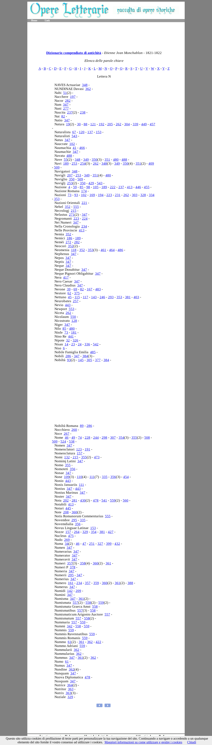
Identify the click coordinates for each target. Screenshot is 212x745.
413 (129, 187)
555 (76, 207)
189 (66, 163)
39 (69, 289)
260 (74, 430)
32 (68, 340)
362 (88, 89)
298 (104, 438)
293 (111, 297)
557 (75, 603)
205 (110, 124)
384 (85, 356)
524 (63, 441)
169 (92, 195)
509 (57, 167)
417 (66, 277)
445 (68, 508)
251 (92, 544)
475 (71, 536)
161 (70, 583)
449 (144, 124)
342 (69, 626)
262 (118, 124)
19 (68, 124)
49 (73, 438)
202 (66, 500)
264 (77, 532)
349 (86, 160)
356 (72, 469)
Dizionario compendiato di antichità (73, 53)
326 (75, 340)
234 (84, 226)
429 (91, 183)
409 (151, 163)
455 (146, 187)
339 (135, 124)
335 (104, 477)
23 (73, 344)
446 (138, 187)
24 (80, 344)
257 (75, 301)
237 (70, 112)
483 (98, 289)
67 (74, 132)
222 (113, 187)
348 (85, 85)
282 (68, 101)
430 (83, 500)
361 (108, 563)
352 (67, 207)
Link (47, 20)
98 (88, 187)
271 (72, 215)
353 (57, 199)
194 (101, 195)
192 (101, 124)
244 (96, 438)
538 (72, 441)
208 (66, 512)
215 (73, 211)
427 (110, 532)
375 (77, 293)
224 (85, 218)
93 (76, 195)
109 (67, 477)
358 (83, 563)
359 (96, 583)
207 (70, 175)
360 (74, 512)
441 (71, 336)
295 (74, 520)
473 (97, 457)
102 (72, 144)
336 (87, 344)
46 (67, 438)
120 (81, 132)
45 (70, 297)
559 (113, 500)
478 (96, 500)
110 (79, 477)
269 (67, 540)
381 (128, 297)
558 (88, 603)
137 (90, 132)
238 (83, 112)
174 (84, 191)
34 (67, 544)
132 (67, 457)
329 (85, 532)
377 (98, 360)
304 (127, 124)
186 (69, 238)
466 (82, 148)
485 (93, 352)
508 (147, 438)
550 (73, 317)
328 (143, 195)
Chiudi (191, 742)
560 (125, 500)
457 (152, 124)
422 (98, 642)
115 (77, 297)
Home (34, 20)
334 (151, 195)
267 (66, 434)
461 (103, 250)
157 (79, 453)
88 (85, 124)
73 (69, 195)
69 (75, 289)
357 (70, 563)
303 (134, 195)
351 (107, 160)
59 (75, 187)
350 (94, 160)
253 (74, 163)
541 (104, 500)
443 (68, 305)
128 (74, 321)
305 (89, 360)
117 (85, 297)
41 (74, 148)
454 (126, 477)
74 (80, 438)
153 (98, 132)
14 (66, 344)
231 (117, 195)
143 (94, 297)
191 (87, 449)
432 (117, 544)
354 (121, 438)
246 (102, 297)
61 (69, 642)
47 (84, 544)
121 (93, 124)
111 (92, 477)
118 (73, 250)
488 (69, 156)
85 (81, 187)
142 (70, 591)
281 (74, 500)
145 (81, 360)
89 (82, 426)
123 (79, 449)
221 (84, 203)
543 (74, 136)
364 (70, 685)
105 (96, 187)
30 (79, 124)
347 (66, 105)
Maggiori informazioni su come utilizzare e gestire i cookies (143, 742)
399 (109, 544)
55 (65, 160)
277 (66, 108)
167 (89, 289)
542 (96, 344)
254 (83, 163)
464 (112, 250)
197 (73, 97)
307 (113, 438)
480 (116, 160)
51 (65, 93)
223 (109, 195)
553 (71, 309)
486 (120, 250)
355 (134, 438)
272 (68, 242)
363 (70, 689)
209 (78, 591)
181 (74, 332)
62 (69, 293)
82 (63, 116)
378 (72, 567)
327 (100, 544)
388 (130, 583)
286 (68, 356)
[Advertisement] (106, 35)
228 (87, 438)
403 (136, 297)
